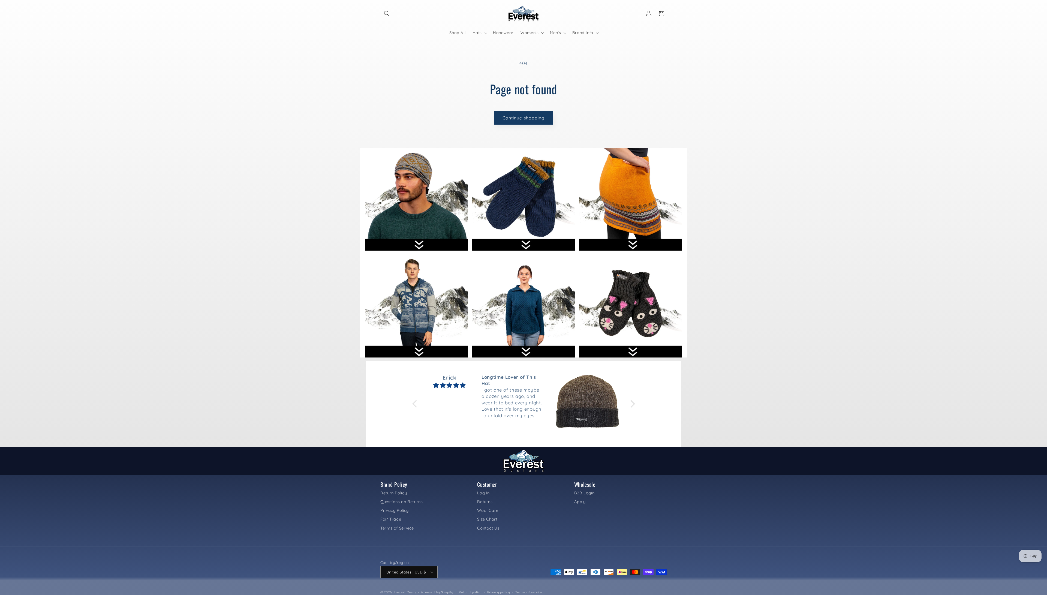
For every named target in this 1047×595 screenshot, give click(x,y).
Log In (483, 492)
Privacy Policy (394, 510)
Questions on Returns (401, 501)
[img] (449, 385)
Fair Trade (390, 519)
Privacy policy (498, 592)
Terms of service (529, 592)
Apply (580, 501)
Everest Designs (406, 592)
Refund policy (470, 592)
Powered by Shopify (436, 592)
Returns (484, 501)
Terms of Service (397, 528)
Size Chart (487, 519)
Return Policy (393, 492)
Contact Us (488, 528)
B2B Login (584, 492)
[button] (386, 13)
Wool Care (487, 510)
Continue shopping (523, 118)
